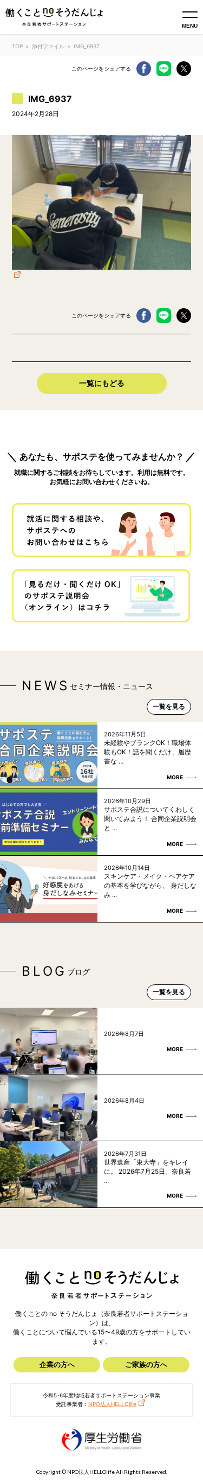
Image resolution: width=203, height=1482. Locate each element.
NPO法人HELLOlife (112, 1404)
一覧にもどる (102, 382)
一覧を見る (169, 706)
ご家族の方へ (146, 1364)
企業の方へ (57, 1364)
